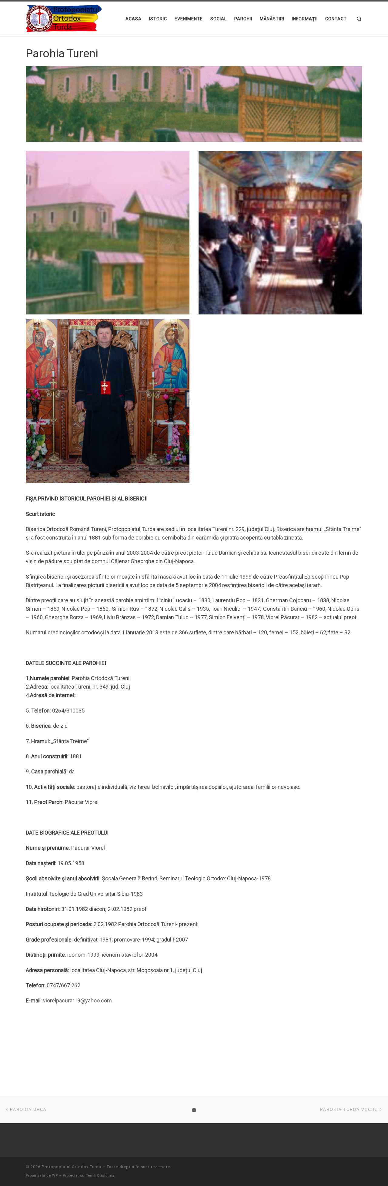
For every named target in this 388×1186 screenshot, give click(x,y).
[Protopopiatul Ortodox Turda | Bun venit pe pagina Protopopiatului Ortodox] (64, 18)
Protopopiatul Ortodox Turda (71, 1166)
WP (55, 1176)
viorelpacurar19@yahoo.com (77, 1000)
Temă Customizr (101, 1176)
